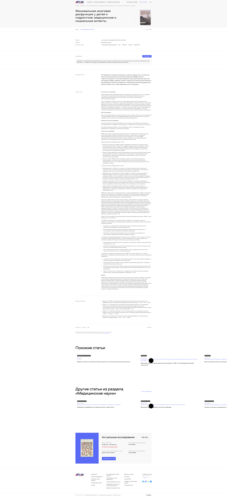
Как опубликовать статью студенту (112, 475)
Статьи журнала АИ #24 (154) (92, 5)
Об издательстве (128, 485)
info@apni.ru (145, 477)
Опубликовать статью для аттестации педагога (112, 485)
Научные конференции (99, 2)
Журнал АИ (90, 2)
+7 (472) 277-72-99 (147, 474)
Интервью (127, 476)
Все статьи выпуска (147, 391)
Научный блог (127, 479)
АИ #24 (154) (82, 5)
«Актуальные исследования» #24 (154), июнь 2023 (113, 40)
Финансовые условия (96, 482)
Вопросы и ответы (129, 474)
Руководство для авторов (113, 2)
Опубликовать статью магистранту (111, 479)
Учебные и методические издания (130, 482)
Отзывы (93, 485)
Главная (77, 5)
